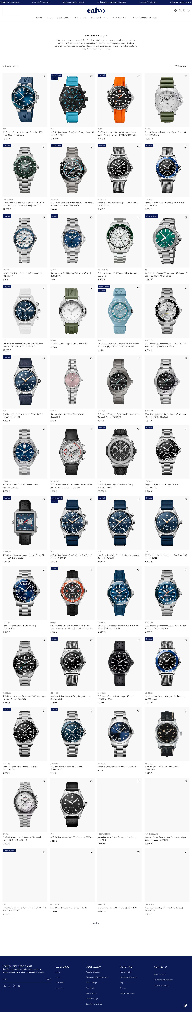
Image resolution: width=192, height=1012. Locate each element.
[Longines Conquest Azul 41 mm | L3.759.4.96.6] (119, 734)
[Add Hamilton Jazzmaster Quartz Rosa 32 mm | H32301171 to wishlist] (91, 358)
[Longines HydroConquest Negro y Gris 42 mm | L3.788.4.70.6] (119, 170)
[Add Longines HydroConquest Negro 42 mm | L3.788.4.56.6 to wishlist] (44, 711)
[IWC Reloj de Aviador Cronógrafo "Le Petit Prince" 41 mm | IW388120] (72, 523)
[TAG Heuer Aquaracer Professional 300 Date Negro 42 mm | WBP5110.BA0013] (24, 664)
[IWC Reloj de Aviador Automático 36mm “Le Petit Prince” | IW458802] (24, 382)
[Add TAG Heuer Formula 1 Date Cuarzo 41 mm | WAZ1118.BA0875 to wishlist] (44, 429)
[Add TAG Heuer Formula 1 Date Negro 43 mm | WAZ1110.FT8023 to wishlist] (138, 640)
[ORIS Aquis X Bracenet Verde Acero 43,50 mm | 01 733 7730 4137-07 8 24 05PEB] (167, 241)
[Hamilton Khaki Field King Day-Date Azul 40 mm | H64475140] (72, 241)
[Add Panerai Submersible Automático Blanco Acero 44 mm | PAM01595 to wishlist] (186, 76)
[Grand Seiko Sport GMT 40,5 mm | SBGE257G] (119, 875)
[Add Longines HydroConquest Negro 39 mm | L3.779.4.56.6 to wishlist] (186, 429)
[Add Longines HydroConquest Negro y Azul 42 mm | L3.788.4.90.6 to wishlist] (186, 640)
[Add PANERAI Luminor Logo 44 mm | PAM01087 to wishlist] (91, 288)
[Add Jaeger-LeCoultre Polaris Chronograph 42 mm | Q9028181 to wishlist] (138, 781)
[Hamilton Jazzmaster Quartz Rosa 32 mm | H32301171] (72, 382)
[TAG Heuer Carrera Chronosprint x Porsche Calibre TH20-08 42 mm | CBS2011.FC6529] (72, 452)
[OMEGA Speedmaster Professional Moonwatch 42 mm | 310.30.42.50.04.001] (24, 805)
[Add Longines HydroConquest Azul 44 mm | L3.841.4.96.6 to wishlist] (44, 570)
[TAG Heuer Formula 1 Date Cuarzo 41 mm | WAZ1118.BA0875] (24, 452)
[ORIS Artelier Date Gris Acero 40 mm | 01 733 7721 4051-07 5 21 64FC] (24, 875)
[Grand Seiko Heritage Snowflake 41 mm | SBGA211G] (24, 946)
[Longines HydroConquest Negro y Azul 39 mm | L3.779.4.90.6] (167, 170)
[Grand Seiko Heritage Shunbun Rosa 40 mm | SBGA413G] (167, 875)
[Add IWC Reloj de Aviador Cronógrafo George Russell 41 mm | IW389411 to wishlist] (91, 76)
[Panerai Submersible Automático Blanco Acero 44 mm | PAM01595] (167, 100)
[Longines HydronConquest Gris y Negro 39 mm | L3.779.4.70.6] (72, 664)
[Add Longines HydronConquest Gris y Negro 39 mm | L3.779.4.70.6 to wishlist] (91, 640)
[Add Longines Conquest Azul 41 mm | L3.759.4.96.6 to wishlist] (138, 711)
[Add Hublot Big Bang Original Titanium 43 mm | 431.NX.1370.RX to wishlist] (138, 429)
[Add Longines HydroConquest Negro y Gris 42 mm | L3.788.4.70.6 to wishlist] (138, 147)
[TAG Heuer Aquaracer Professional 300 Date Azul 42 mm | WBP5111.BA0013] (167, 593)
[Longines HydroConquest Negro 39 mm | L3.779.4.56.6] (167, 452)
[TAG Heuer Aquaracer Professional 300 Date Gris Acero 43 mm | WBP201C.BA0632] (167, 311)
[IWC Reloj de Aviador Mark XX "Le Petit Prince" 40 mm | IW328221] (167, 523)
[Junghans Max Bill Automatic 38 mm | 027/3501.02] (167, 946)
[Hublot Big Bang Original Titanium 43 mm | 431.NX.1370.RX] (119, 452)
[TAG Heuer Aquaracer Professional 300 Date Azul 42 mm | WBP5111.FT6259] (119, 593)
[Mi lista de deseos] (184, 10)
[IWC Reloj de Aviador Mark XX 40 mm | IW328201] (72, 805)
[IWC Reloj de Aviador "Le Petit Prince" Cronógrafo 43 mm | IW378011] (119, 523)
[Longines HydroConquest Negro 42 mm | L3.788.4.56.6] (24, 734)
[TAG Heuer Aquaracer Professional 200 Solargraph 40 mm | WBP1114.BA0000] (167, 382)
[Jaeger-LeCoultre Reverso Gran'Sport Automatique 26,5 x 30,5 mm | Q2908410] (167, 805)
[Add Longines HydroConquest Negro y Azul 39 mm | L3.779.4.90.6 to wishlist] (186, 147)
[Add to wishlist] (44, 922)
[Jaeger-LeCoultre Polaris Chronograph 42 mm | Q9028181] (119, 805)
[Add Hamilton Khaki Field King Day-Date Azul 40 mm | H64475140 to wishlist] (91, 217)
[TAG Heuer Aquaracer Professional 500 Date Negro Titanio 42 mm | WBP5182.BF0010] (72, 170)
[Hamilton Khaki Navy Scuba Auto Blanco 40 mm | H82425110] (24, 241)
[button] (39, 17)
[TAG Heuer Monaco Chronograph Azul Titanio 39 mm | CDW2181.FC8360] (24, 523)
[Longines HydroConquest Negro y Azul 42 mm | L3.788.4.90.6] (167, 664)
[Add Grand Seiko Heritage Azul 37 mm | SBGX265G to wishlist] (91, 852)
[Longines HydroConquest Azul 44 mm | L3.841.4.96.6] (24, 593)
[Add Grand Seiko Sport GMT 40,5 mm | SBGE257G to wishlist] (138, 852)
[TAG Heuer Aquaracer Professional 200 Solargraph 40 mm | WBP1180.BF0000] (119, 382)
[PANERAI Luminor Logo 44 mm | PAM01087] (72, 311)
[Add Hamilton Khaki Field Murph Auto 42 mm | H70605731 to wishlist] (186, 711)
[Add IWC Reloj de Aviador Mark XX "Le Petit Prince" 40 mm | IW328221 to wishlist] (186, 499)
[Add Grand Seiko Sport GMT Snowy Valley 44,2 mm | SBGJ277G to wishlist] (138, 217)
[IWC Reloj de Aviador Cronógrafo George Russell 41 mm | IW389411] (72, 100)
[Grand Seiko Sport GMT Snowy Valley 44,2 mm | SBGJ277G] (119, 241)
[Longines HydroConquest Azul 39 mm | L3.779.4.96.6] (72, 734)
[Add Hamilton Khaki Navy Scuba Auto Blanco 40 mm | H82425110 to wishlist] (44, 217)
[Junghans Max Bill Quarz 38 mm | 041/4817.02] (72, 946)
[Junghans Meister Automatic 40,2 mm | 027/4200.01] (119, 946)
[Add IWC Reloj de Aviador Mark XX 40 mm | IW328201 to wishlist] (91, 781)
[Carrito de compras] (188, 10)
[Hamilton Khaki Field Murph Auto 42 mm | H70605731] (167, 734)
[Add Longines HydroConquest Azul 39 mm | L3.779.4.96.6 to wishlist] (91, 711)
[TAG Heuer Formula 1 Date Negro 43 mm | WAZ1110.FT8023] (119, 664)
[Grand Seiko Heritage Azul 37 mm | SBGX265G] (72, 875)
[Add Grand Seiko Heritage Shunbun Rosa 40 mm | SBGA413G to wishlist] (186, 852)
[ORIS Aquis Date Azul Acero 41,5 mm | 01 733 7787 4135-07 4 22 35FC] (24, 100)
